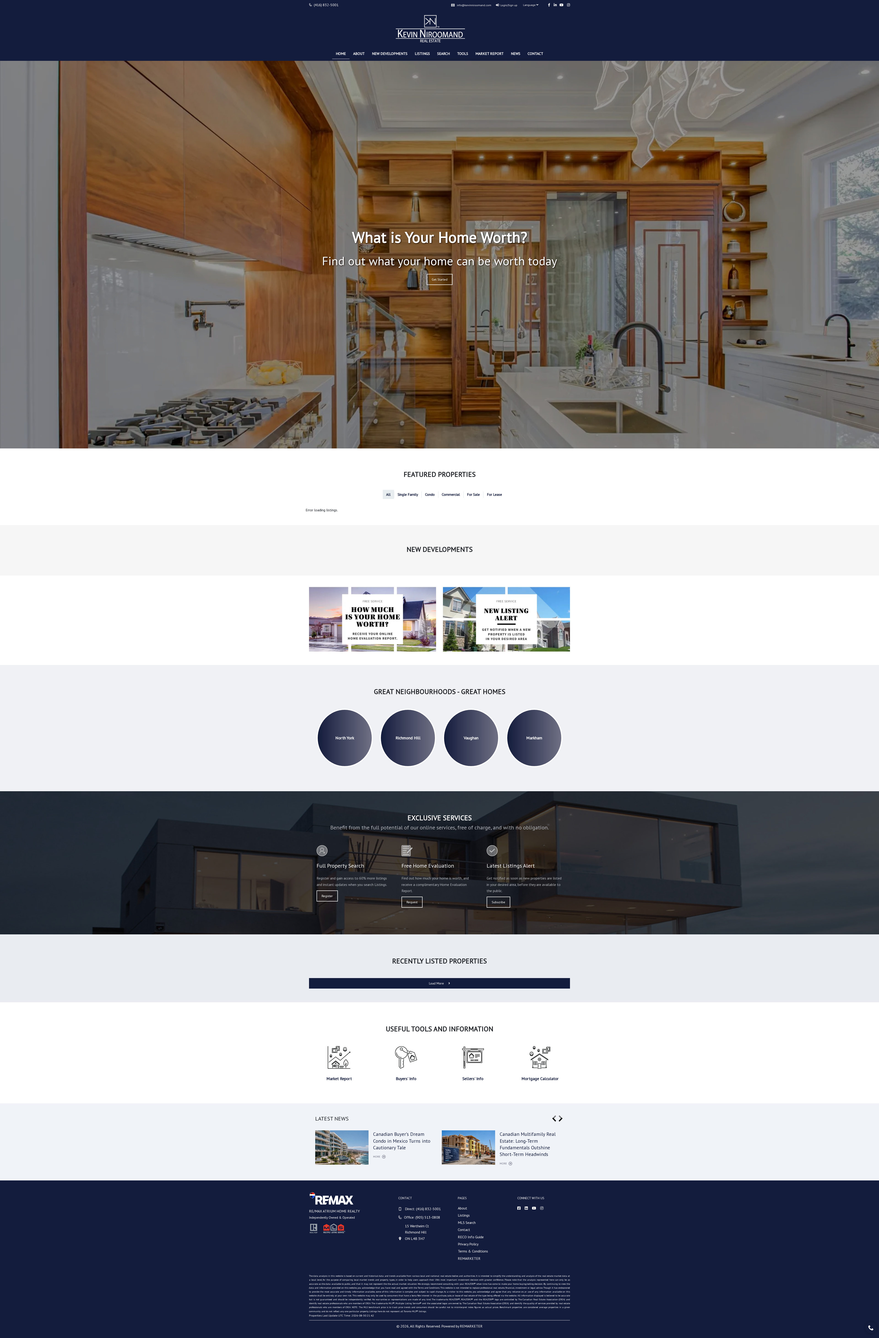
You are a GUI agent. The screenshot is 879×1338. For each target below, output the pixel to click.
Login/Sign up (508, 5)
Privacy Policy (468, 1244)
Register (327, 896)
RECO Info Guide (471, 1237)
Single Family (408, 494)
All (388, 494)
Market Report (489, 53)
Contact (535, 53)
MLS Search (467, 1222)
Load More (437, 983)
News (515, 53)
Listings (422, 53)
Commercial (451, 494)
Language (529, 5)
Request (412, 902)
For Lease (494, 494)
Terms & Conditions (473, 1251)
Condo (430, 494)
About (359, 53)
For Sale (473, 494)
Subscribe (498, 902)
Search (443, 53)
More (377, 1156)
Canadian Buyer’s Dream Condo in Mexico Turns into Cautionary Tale (401, 1141)
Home (341, 53)
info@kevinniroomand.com (474, 5)
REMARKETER (469, 1258)
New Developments (389, 53)
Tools (462, 53)
